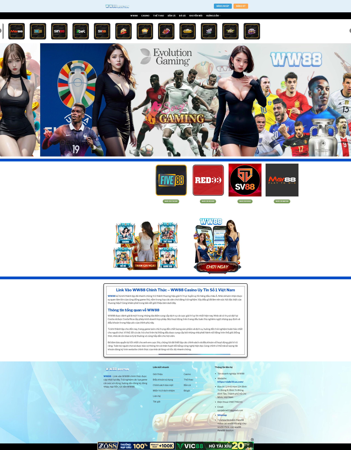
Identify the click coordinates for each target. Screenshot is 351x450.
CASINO (145, 16)
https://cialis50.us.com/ (230, 382)
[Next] (340, 100)
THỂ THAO (158, 16)
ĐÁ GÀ (182, 16)
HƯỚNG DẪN (212, 16)
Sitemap (222, 415)
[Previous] (10, 100)
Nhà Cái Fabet (236, 201)
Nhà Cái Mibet (87, 201)
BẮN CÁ (172, 16)
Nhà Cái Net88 (198, 201)
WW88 (134, 16)
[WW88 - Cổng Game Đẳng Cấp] (117, 6)
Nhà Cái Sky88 (50, 201)
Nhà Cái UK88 (13, 201)
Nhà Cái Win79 (310, 201)
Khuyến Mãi (196, 16)
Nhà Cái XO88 (161, 201)
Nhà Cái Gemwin (273, 201)
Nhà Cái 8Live (124, 201)
